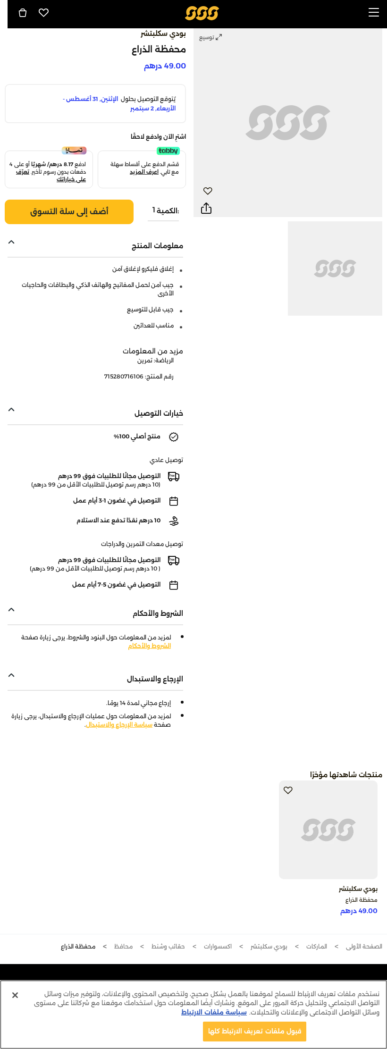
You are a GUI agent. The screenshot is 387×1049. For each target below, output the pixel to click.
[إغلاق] (15, 995)
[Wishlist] (44, 13)
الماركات (316, 946)
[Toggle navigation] (374, 13)
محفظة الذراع (361, 900)
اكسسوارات (218, 946)
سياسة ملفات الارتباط (214, 1012)
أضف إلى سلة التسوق (69, 211)
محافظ (123, 946)
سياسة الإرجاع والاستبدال (119, 724)
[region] (193, 1014)
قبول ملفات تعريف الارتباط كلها (254, 1031)
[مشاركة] (206, 208)
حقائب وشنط (168, 946)
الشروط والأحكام (149, 645)
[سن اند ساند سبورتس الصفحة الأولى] (202, 12)
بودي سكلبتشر (163, 33)
